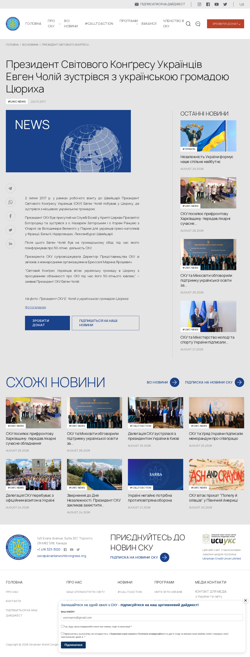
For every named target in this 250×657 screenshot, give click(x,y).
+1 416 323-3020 (48, 549)
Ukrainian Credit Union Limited (222, 558)
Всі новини (30, 44)
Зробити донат (225, 24)
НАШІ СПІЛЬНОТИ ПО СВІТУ (85, 592)
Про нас (12, 592)
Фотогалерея (35, 307)
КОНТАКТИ (13, 601)
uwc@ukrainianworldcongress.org (61, 556)
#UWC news (17, 101)
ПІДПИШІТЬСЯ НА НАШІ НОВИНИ (98, 323)
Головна (33, 23)
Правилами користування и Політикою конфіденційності (137, 634)
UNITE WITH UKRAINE (168, 592)
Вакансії (149, 23)
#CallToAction (99, 23)
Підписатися (73, 644)
